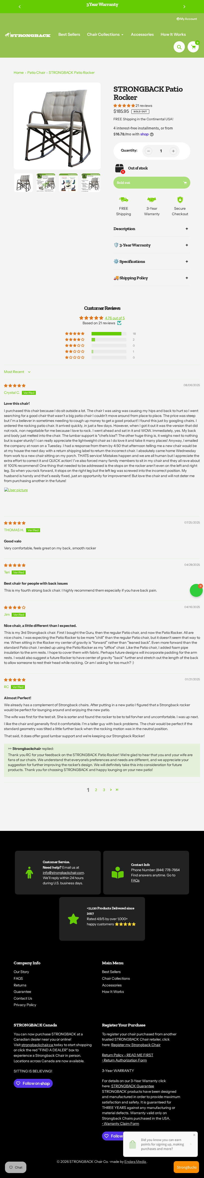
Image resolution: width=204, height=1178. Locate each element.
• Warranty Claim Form (120, 1123)
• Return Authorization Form (124, 1060)
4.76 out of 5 (115, 318)
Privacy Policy (25, 1005)
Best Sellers (111, 972)
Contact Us (23, 998)
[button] (124, 105)
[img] (14, 385)
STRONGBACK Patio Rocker (72, 72)
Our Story (21, 972)
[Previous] (19, 6)
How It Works (113, 991)
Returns (20, 985)
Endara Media (135, 1161)
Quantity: (129, 150)
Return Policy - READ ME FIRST (127, 1055)
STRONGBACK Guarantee (132, 1086)
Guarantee (22, 991)
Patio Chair (36, 72)
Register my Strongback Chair (135, 1045)
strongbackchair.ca (37, 1045)
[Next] (184, 6)
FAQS (18, 978)
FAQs (135, 880)
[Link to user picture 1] (16, 499)
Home (19, 72)
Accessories (112, 985)
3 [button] (104, 790)
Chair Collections (116, 978)
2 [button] (96, 790)
